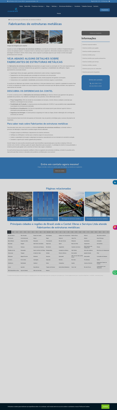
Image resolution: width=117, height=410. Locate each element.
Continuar (105, 406)
